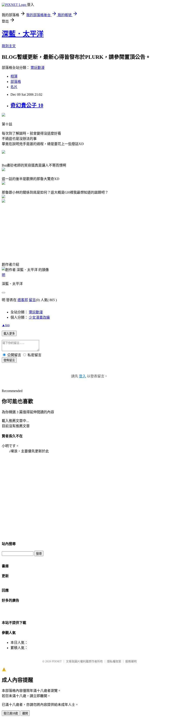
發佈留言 (9, 360)
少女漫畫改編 (39, 317)
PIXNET (57, 661)
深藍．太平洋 (23, 34)
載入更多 (9, 333)
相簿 (13, 76)
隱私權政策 (114, 661)
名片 (13, 87)
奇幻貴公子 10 (26, 105)
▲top (6, 325)
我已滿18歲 (10, 713)
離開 (25, 713)
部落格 (15, 81)
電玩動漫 (38, 67)
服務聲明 (131, 661)
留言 (32, 300)
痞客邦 (22, 300)
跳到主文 (9, 46)
